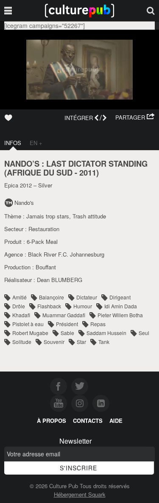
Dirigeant (120, 297)
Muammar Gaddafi (63, 315)
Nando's (24, 202)
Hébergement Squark (80, 494)
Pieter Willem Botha (120, 315)
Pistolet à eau (28, 323)
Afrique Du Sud (40, 172)
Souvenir (54, 341)
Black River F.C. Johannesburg (66, 254)
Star (81, 341)
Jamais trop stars (47, 216)
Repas (98, 323)
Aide (116, 420)
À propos (51, 420)
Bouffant (46, 267)
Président (67, 323)
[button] (135, 117)
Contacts (88, 420)
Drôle (18, 306)
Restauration (43, 229)
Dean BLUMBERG (59, 280)
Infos (12, 143)
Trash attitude (89, 216)
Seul (144, 332)
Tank (103, 341)
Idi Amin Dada (120, 306)
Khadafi (21, 315)
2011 (87, 172)
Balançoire (51, 297)
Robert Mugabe (30, 332)
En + (36, 143)
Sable (67, 332)
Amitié (19, 297)
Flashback (49, 306)
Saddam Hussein (106, 332)
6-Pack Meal (42, 242)
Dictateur (86, 297)
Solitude (21, 341)
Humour (82, 306)
